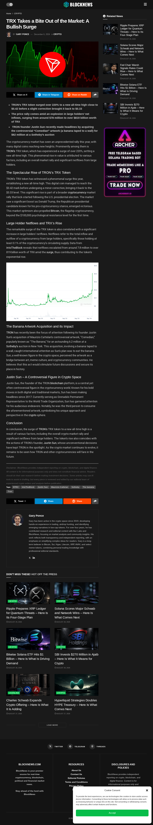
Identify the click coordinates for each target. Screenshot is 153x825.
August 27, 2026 (15, 713)
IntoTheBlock (14, 247)
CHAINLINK (14, 693)
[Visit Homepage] (78, 4)
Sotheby (75, 487)
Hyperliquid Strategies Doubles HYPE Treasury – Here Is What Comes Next (76, 705)
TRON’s (10, 151)
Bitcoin (55, 210)
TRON (9, 332)
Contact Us (76, 774)
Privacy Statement (120, 820)
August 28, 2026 (63, 622)
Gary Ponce (22, 34)
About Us (76, 770)
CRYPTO (18, 14)
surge (49, 252)
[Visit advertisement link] (125, 162)
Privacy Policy (76, 786)
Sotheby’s (12, 346)
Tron (10, 491)
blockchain (56, 383)
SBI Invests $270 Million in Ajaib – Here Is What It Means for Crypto (76, 659)
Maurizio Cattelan (59, 487)
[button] (147, 790)
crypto (32, 415)
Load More (52, 725)
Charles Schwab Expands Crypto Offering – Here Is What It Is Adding (27, 705)
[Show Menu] (145, 4)
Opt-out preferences (103, 820)
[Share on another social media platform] (95, 95)
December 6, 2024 (42, 34)
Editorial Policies (76, 778)
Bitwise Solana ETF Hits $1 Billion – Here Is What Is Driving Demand (27, 659)
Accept (112, 813)
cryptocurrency (77, 192)
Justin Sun (50, 442)
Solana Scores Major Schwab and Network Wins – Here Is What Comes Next (75, 613)
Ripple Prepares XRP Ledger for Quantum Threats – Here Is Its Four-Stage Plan (27, 613)
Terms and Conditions (76, 782)
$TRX (16, 487)
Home (8, 14)
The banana (88, 487)
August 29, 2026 (15, 622)
